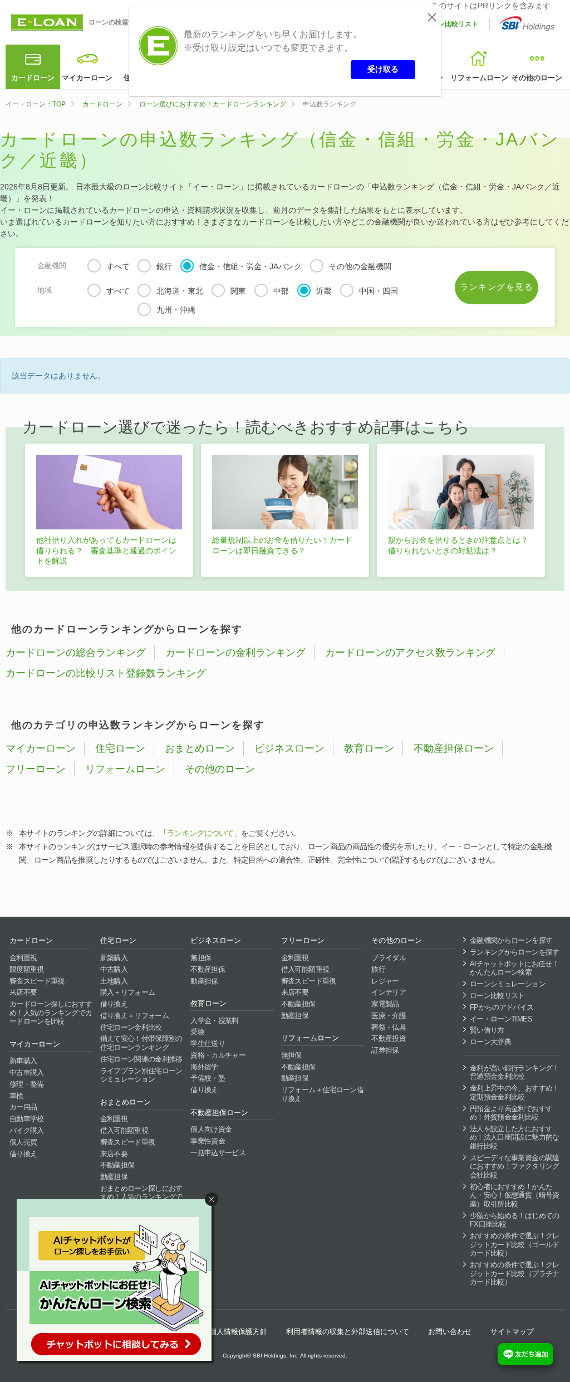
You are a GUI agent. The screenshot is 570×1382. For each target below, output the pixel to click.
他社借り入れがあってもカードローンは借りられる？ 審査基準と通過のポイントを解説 (106, 550)
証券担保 (385, 1050)
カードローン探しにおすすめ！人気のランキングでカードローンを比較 (50, 1012)
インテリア (388, 992)
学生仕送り (207, 1043)
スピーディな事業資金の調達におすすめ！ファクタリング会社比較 (514, 1166)
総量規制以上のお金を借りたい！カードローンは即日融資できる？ (282, 545)
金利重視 (23, 957)
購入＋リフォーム (127, 992)
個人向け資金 (211, 1129)
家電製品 (385, 1004)
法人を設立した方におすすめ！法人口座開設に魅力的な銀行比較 (514, 1137)
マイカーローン (87, 78)
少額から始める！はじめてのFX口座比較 (514, 1220)
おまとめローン (200, 748)
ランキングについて (200, 833)
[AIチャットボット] (119, 1282)
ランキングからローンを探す (514, 952)
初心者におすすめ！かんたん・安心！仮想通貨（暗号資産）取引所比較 (514, 1195)
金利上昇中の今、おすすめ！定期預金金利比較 (514, 1092)
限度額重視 (26, 969)
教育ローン (369, 748)
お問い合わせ (449, 1331)
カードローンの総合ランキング (76, 652)
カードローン (33, 78)
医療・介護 (388, 1015)
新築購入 (113, 957)
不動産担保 (117, 1165)
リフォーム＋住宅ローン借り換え (322, 1094)
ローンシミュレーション (508, 984)
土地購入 (113, 981)
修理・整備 (26, 1084)
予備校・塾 (207, 1078)
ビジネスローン (289, 748)
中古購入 (113, 969)
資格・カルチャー (217, 1055)
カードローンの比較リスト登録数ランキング (106, 673)
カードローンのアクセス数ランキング (410, 652)
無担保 (200, 957)
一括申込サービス (217, 1153)
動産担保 (113, 1176)
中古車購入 (26, 1072)
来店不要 (23, 992)
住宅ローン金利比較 (131, 1027)
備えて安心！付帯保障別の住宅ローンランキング (141, 1043)
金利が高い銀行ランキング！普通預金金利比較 (514, 1072)
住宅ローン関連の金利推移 (141, 1059)
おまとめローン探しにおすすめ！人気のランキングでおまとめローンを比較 (141, 1197)
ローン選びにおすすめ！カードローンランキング (212, 104)
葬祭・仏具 (388, 1027)
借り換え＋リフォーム (134, 1015)
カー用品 (23, 1107)
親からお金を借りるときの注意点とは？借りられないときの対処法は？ (458, 545)
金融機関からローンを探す (511, 940)
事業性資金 (207, 1141)
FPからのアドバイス (502, 1007)
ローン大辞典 (490, 1042)
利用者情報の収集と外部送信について (347, 1331)
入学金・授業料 (214, 1020)
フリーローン (36, 769)
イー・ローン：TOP (36, 104)
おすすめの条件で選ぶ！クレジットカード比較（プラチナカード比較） (514, 1273)
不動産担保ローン (454, 748)
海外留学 (204, 1067)
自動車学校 (26, 1119)
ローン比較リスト (451, 24)
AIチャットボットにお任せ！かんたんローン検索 (514, 968)
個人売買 (23, 1142)
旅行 (378, 969)
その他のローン (537, 78)
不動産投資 (388, 1038)
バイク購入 (26, 1130)
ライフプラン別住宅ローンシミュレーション (141, 1075)
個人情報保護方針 (238, 1331)
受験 (197, 1032)
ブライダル (388, 957)
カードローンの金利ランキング (235, 652)
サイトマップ (512, 1331)
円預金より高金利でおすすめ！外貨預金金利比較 (511, 1113)
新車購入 (23, 1061)
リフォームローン (479, 78)
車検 (16, 1096)
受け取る (383, 69)
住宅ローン (120, 748)
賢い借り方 (487, 1030)
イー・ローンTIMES (501, 1019)
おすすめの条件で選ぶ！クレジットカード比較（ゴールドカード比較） (514, 1244)
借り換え (23, 1154)
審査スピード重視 (37, 981)
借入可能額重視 (124, 1130)
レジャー (385, 981)
